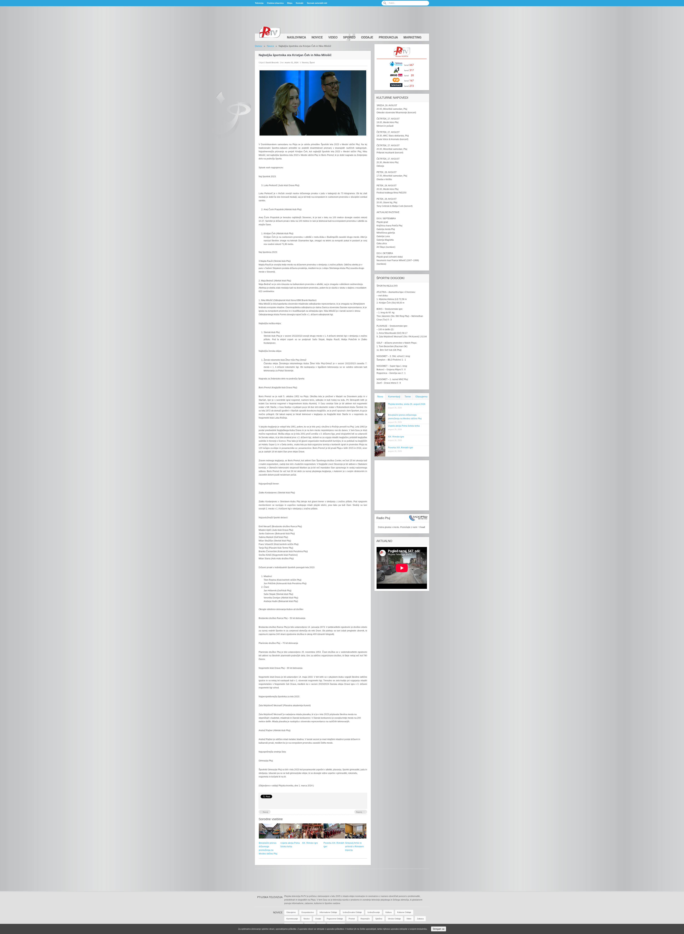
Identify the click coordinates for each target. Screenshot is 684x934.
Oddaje (367, 37)
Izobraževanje (373, 912)
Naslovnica (296, 37)
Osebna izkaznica (275, 3)
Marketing (412, 37)
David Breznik (272, 62)
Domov (258, 46)
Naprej (360, 811)
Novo (380, 396)
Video (333, 37)
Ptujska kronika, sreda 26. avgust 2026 (406, 404)
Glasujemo (421, 396)
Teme (408, 396)
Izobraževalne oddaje (352, 912)
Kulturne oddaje (404, 912)
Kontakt (299, 3)
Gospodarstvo (307, 912)
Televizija (259, 3)
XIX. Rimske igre (310, 843)
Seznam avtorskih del (317, 3)
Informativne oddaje (328, 912)
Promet (352, 919)
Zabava (420, 919)
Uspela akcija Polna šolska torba (404, 426)
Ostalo (318, 919)
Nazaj (264, 811)
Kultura (388, 912)
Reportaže (365, 919)
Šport (312, 62)
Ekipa (289, 3)
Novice (317, 37)
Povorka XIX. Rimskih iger (400, 447)
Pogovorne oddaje (335, 919)
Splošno (378, 919)
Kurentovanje (292, 919)
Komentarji (394, 396)
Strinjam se (438, 929)
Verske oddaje (394, 919)
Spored (349, 37)
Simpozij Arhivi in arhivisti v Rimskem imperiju (354, 846)
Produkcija (388, 37)
